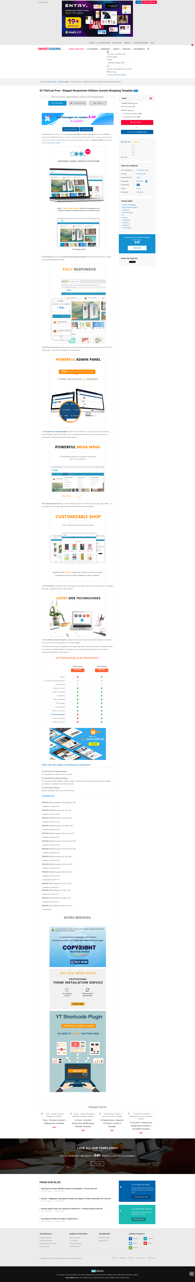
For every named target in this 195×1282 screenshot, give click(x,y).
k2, (123, 215)
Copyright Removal (131, 117)
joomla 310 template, (129, 205)
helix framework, (127, 212)
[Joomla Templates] (49, 49)
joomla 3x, (125, 222)
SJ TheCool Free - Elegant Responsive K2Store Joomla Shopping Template (86, 90)
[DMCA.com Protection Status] (97, 1271)
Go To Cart (110, 75)
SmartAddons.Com (71, 1277)
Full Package (129, 106)
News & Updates (46, 1191)
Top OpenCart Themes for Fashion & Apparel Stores (59, 1219)
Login (138, 2)
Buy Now (101, 669)
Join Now (137, 248)
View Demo (59, 103)
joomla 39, (125, 210)
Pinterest (150, 1243)
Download (77, 669)
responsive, (126, 225)
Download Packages (70, 129)
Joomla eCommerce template (79, 140)
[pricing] (78, 744)
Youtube (135, 1247)
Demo (135, 1113)
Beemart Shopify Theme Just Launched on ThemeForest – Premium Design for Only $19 (71, 1209)
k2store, (125, 217)
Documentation (79, 103)
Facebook (135, 1238)
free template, (126, 228)
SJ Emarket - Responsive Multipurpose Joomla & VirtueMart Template (141, 1126)
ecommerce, (126, 220)
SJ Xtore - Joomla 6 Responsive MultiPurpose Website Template (83, 1123)
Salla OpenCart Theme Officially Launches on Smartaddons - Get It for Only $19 (69, 1188)
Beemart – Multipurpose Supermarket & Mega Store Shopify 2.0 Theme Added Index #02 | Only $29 (75, 1198)
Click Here (140, 181)
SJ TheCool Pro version (52, 143)
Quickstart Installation (132, 113)
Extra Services (86, 129)
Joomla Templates (63, 82)
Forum (99, 103)
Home (54, 82)
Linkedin (150, 1238)
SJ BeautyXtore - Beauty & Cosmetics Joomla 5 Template (112, 1123)
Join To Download (149, 2)
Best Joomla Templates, (130, 207)
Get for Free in (137, 132)
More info (62, 1117)
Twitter (135, 1243)
